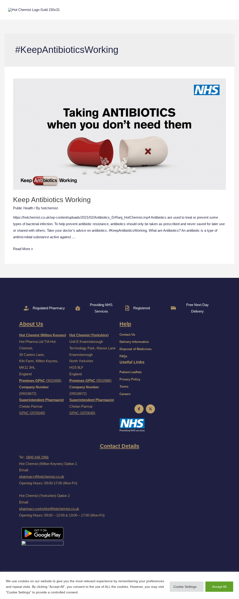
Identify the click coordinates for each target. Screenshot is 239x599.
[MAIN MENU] (225, 9)
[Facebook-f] (139, 408)
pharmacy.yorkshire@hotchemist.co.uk (49, 509)
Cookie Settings (185, 587)
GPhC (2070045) (32, 413)
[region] (119, 585)
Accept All (219, 587)
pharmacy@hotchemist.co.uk (41, 477)
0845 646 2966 (37, 457)
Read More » (23, 249)
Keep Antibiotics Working (52, 199)
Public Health (23, 208)
